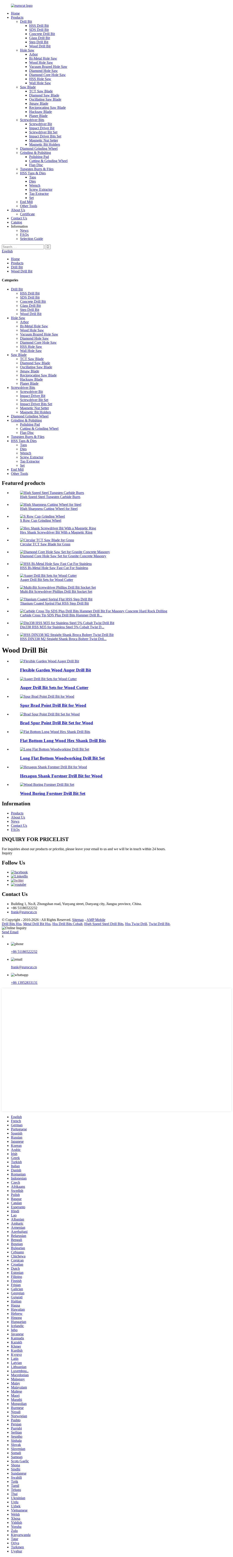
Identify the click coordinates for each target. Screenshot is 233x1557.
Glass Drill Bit (39, 38)
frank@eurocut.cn (24, 912)
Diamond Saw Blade (44, 95)
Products (17, 17)
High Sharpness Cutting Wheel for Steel (49, 509)
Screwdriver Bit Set (43, 132)
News (24, 230)
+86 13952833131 (24, 983)
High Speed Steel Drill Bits (103, 924)
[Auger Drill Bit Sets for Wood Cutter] (48, 679)
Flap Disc (36, 165)
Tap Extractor (39, 194)
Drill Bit (26, 21)
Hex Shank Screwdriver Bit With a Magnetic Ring (56, 532)
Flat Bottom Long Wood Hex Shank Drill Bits (63, 740)
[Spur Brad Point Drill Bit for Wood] (47, 696)
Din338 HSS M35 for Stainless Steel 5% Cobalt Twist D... (62, 627)
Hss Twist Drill (136, 924)
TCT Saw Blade (41, 91)
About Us (18, 210)
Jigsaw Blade (38, 103)
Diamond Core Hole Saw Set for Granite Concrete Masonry (63, 556)
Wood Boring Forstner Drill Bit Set (52, 793)
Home (15, 13)
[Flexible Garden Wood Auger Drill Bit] (49, 661)
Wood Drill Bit (40, 46)
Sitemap (78, 920)
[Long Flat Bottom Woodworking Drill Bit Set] (54, 749)
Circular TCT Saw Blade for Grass (45, 544)
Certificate (27, 214)
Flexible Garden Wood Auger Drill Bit (55, 670)
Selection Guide (31, 239)
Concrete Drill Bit (42, 34)
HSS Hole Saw (40, 79)
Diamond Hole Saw (43, 71)
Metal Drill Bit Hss (37, 924)
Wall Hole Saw (40, 83)
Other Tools (28, 206)
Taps (32, 177)
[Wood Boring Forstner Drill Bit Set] (47, 784)
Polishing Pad (39, 157)
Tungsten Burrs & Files (36, 169)
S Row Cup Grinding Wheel (40, 520)
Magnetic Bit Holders (44, 144)
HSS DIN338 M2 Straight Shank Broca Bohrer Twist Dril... (63, 639)
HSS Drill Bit (39, 26)
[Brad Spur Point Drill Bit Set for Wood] (50, 714)
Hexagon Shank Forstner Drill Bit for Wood (61, 775)
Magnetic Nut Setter (43, 140)
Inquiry (7, 853)
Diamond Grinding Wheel (39, 148)
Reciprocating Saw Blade (47, 107)
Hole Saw (27, 50)
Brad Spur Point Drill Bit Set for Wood (56, 722)
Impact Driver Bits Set (45, 136)
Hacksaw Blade (40, 112)
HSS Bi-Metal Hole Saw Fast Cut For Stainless (54, 568)
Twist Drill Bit (159, 924)
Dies (32, 181)
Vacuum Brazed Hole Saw (48, 67)
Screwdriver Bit (40, 124)
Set (31, 198)
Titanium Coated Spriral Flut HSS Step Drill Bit (54, 603)
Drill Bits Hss (11, 924)
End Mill (26, 202)
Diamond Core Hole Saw (47, 75)
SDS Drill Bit (39, 30)
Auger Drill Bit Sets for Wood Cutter (46, 580)
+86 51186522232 (24, 952)
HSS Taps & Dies (33, 173)
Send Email (10, 932)
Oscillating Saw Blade (45, 99)
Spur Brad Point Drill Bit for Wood (53, 705)
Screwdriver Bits (32, 120)
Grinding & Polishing (35, 153)
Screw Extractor (40, 189)
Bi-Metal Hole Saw (43, 58)
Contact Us (19, 218)
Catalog (16, 222)
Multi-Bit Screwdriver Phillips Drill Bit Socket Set (56, 591)
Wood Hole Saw (41, 62)
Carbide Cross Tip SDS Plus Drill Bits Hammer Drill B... (61, 615)
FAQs (24, 235)
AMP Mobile (95, 920)
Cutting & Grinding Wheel (48, 161)
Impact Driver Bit (41, 128)
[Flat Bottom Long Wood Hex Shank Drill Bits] (55, 732)
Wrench (34, 185)
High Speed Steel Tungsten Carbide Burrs (50, 497)
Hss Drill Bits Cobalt (67, 924)
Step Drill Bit (38, 42)
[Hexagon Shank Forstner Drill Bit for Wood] (53, 767)
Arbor (33, 54)
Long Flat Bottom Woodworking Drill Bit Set (62, 758)
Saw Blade (28, 87)
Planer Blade (38, 116)
